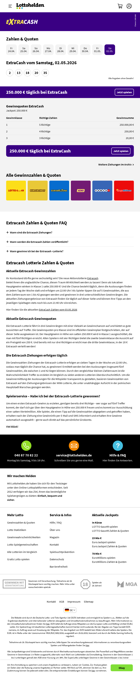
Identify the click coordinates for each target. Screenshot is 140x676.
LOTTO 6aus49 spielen (105, 526)
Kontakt (54, 544)
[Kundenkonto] (129, 6)
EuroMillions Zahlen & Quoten (109, 561)
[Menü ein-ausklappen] (10, 6)
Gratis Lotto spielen (18, 559)
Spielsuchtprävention (62, 552)
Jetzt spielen (124, 92)
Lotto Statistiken (16, 530)
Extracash (92, 278)
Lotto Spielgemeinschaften (22, 544)
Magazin (54, 537)
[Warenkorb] (120, 6)
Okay (122, 668)
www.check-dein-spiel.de (39, 587)
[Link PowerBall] (102, 190)
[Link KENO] (81, 190)
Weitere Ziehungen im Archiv (115, 164)
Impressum (73, 601)
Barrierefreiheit (58, 566)
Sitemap (88, 601)
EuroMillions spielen (103, 557)
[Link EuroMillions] (59, 190)
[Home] (32, 6)
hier (48, 623)
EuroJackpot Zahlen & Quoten (109, 546)
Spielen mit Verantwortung (14, 583)
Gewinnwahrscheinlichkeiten (23, 537)
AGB (61, 601)
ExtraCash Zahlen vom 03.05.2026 (58, 309)
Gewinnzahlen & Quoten (21, 522)
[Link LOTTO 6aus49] (16, 190)
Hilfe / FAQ (56, 522)
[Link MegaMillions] (124, 190)
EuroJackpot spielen (104, 542)
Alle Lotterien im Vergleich (22, 552)
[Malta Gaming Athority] (127, 584)
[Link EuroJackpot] (37, 190)
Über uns (55, 530)
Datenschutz (57, 559)
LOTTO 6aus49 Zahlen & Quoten (110, 530)
